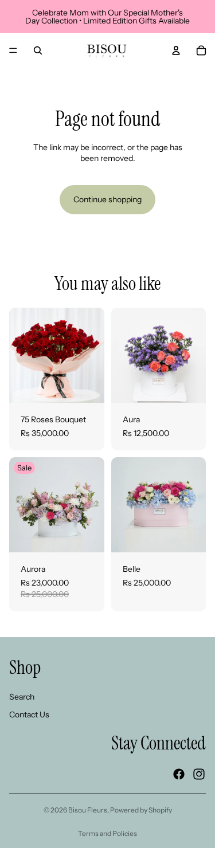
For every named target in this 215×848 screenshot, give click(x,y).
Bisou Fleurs (87, 810)
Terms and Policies (107, 833)
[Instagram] (199, 774)
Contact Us (29, 714)
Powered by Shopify (141, 810)
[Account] (176, 50)
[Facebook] (179, 774)
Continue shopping (107, 199)
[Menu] (13, 50)
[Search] (37, 50)
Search (21, 697)
